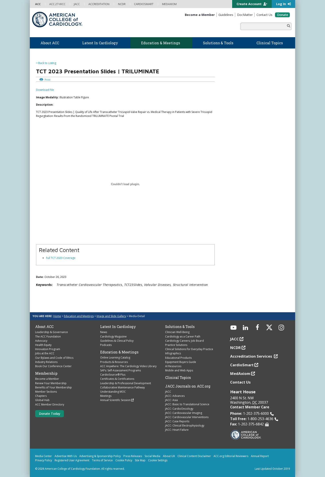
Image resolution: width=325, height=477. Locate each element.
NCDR (235, 347)
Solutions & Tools (180, 326)
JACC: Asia (171, 400)
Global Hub (42, 400)
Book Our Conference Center (53, 366)
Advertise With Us (66, 456)
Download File (45, 90)
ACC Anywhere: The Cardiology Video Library (128, 366)
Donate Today (49, 413)
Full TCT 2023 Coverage (60, 258)
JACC (168, 392)
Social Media (152, 456)
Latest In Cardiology (118, 326)
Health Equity (43, 345)
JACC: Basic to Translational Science (187, 404)
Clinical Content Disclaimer (194, 456)
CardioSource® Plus (112, 374)
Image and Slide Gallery (111, 316)
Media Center (43, 456)
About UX (169, 456)
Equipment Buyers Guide (180, 362)
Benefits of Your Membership (53, 387)
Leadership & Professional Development (125, 383)
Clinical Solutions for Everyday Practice (189, 349)
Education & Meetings (119, 352)
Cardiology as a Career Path (182, 336)
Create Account (249, 4)
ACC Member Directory (49, 404)
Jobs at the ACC (44, 353)
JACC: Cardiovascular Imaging (183, 413)
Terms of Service (102, 460)
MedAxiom (240, 373)
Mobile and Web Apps (179, 370)
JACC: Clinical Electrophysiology (184, 425)
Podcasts (106, 345)
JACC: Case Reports (177, 421)
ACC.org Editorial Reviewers (231, 456)
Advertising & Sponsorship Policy (100, 456)
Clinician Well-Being (177, 332)
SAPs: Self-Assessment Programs (120, 370)
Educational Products (178, 358)
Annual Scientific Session (115, 400)
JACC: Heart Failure (177, 430)
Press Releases (132, 456)
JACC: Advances (175, 396)
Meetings (105, 396)
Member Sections (46, 392)
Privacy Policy (43, 460)
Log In (281, 4)
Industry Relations (46, 362)
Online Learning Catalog (115, 357)
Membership (46, 373)
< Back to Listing (46, 63)
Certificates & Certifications (117, 379)
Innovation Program (47, 349)
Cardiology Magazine (113, 336)
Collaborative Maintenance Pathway (122, 387)
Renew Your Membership (51, 383)
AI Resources (173, 366)
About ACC (44, 326)
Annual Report (260, 456)
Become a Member (47, 379)
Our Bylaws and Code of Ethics (54, 358)
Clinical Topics (178, 377)
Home (57, 316)
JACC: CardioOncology (179, 409)
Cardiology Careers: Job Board (184, 341)
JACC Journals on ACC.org (187, 386)
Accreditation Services (251, 356)
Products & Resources (114, 362)
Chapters (41, 396)
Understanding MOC (113, 392)
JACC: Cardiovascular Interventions (186, 417)
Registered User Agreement (72, 460)
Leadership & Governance (51, 332)
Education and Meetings (79, 316)
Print (47, 79)
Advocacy (41, 341)
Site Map (140, 460)
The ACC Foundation (48, 336)
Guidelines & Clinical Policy (117, 341)
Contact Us (240, 382)
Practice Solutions (176, 345)
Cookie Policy (123, 460)
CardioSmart (242, 364)
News (103, 332)
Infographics (173, 353)
